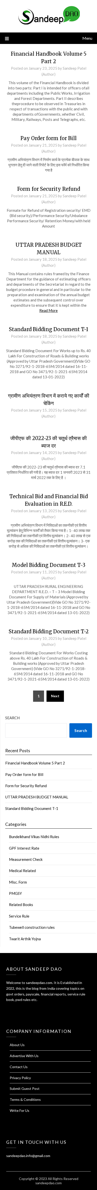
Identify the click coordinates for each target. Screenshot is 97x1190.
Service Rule (19, 916)
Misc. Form (18, 882)
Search (12, 717)
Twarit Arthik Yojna (25, 939)
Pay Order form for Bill (48, 138)
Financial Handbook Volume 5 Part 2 (35, 763)
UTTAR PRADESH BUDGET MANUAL (36, 797)
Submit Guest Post (25, 1088)
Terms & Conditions (25, 1099)
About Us (17, 1045)
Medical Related (22, 870)
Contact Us (19, 1067)
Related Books (21, 904)
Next (55, 696)
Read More (48, 310)
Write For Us (19, 1110)
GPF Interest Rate (24, 848)
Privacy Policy (20, 1078)
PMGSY (15, 893)
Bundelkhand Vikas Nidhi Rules (34, 836)
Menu (87, 38)
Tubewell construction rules (32, 927)
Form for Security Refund (48, 189)
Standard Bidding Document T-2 (49, 631)
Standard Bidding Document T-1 (48, 329)
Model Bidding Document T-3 (48, 565)
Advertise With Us (24, 1056)
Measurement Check (26, 859)
